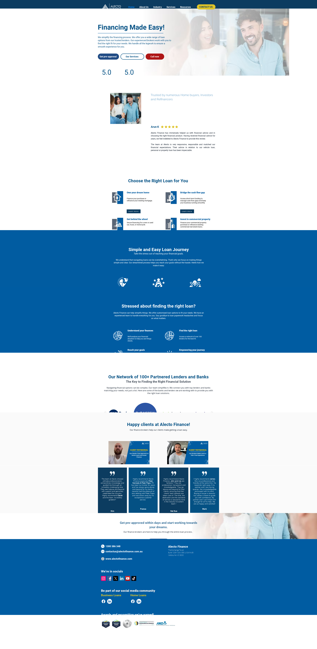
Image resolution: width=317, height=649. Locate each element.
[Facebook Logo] (109, 578)
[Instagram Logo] (103, 578)
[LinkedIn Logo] (121, 578)
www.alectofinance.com (119, 558)
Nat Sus (173, 511)
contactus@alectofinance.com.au (124, 551)
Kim (112, 511)
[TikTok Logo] (133, 578)
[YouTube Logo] (127, 578)
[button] (157, 7)
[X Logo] (115, 578)
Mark (204, 509)
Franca (143, 509)
